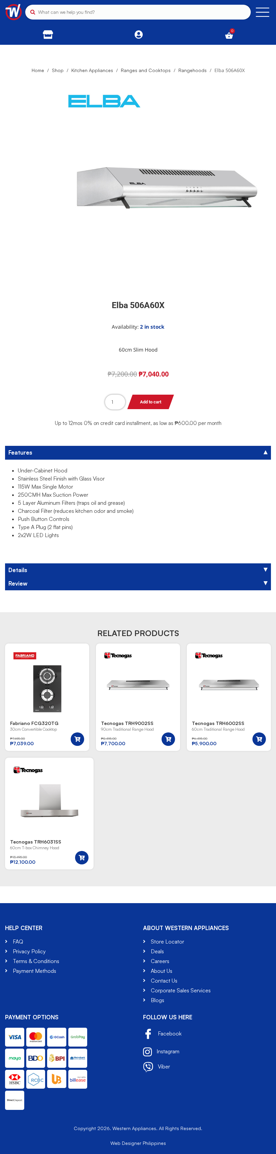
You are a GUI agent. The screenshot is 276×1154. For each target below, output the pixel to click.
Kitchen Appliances (92, 70)
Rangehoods (192, 70)
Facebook (169, 1033)
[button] (77, 739)
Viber (163, 1066)
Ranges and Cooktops (146, 70)
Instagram (167, 1051)
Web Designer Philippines (138, 1143)
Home (38, 70)
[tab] (138, 452)
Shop (58, 70)
